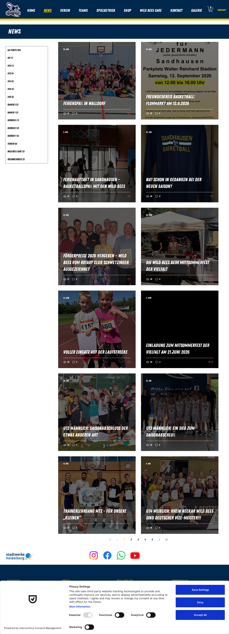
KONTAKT (13, 580)
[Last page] (166, 540)
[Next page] (159, 540)
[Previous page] (117, 540)
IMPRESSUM (180, 580)
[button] (210, 9)
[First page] (110, 540)
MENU (66, 580)
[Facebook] (107, 555)
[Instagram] (93, 555)
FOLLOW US (125, 580)
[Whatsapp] (121, 555)
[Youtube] (135, 555)
